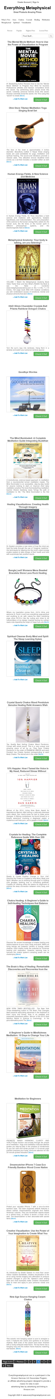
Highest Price (30, 31)
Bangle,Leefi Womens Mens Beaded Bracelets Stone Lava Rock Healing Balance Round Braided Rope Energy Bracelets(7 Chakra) (28, 574)
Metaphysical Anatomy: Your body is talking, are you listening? (27, 241)
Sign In (36, 2)
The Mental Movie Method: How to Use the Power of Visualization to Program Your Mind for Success (27, 44)
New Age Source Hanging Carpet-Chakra (28, 1298)
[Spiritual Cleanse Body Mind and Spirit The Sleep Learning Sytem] (28, 658)
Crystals (29, 20)
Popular (19, 31)
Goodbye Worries (27, 372)
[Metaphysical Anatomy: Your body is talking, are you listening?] (28, 262)
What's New (5, 20)
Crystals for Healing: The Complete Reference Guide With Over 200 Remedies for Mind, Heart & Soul (28, 837)
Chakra (21, 20)
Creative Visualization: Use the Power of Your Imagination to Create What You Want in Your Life (27, 1233)
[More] (22, 95)
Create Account (24, 2)
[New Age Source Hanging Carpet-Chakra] (27, 1318)
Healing (37, 20)
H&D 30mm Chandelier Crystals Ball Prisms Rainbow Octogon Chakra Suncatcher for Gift (28, 308)
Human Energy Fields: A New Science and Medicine (28, 175)
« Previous (19, 1361)
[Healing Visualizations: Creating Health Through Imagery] (27, 526)
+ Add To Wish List (20, 99)
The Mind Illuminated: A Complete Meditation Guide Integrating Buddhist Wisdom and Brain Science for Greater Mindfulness (27, 442)
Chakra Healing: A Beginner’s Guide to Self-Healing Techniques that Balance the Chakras (28, 903)
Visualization (26, 23)
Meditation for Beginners (28, 1098)
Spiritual (16, 23)
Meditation (46, 20)
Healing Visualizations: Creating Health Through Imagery (28, 506)
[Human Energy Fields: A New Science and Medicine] (28, 196)
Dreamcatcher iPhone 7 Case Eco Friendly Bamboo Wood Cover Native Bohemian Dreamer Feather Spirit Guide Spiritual (27, 1168)
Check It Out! (41, 99)
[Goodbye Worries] (27, 394)
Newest (9, 31)
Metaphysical (6, 23)
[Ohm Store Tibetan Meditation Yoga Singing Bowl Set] (27, 130)
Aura (14, 20)
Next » (9, 1365)
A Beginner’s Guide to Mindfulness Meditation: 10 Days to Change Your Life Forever (27, 1035)
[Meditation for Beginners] (28, 1120)
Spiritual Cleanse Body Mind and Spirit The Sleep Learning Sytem (27, 638)
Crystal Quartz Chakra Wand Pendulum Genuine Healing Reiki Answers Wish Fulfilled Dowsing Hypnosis (28, 705)
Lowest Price (43, 31)
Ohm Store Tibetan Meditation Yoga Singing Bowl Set (28, 109)
